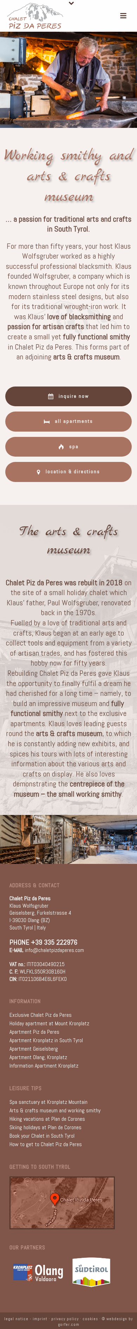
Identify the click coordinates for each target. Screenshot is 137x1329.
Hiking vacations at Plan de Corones (47, 1119)
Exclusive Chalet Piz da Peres (40, 1015)
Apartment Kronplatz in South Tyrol (46, 1040)
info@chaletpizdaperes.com (54, 950)
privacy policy (65, 1318)
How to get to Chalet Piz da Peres (45, 1144)
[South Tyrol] (91, 1271)
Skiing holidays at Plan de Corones (45, 1127)
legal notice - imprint (25, 1318)
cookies (90, 1318)
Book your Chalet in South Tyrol (41, 1135)
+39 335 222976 (54, 942)
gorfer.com (68, 1324)
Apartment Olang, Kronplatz (38, 1057)
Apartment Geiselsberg (33, 1048)
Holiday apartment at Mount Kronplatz (49, 1023)
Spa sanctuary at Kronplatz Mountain (48, 1102)
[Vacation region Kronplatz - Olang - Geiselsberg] (38, 1271)
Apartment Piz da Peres (34, 1032)
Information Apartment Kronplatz (43, 1065)
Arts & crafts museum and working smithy (54, 1110)
